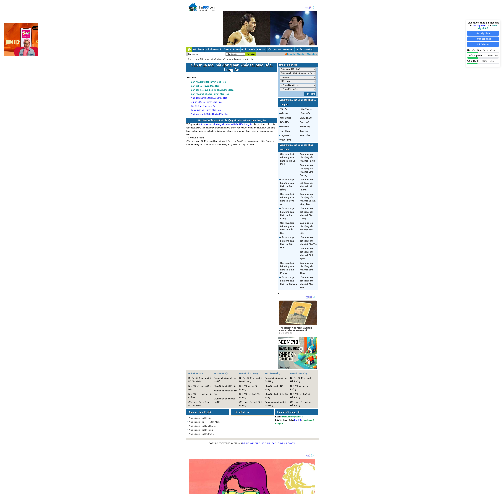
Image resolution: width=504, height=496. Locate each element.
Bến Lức (284, 113)
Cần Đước (305, 113)
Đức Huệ (304, 122)
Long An (238, 59)
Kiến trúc (261, 49)
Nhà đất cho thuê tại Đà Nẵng (276, 396)
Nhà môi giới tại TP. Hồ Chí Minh (204, 422)
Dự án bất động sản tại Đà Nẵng (276, 380)
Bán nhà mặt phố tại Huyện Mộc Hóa (210, 94)
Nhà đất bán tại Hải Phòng (299, 388)
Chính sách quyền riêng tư (280, 443)
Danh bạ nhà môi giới (199, 412)
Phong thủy (288, 49)
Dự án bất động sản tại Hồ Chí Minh (199, 380)
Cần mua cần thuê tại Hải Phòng (300, 404)
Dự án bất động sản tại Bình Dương (250, 380)
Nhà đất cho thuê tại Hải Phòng (300, 396)
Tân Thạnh (285, 131)
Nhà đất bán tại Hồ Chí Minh (199, 388)
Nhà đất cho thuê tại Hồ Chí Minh (199, 396)
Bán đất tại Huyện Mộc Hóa (205, 86)
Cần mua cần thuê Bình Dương (250, 404)
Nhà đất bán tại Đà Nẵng (274, 388)
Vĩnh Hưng (285, 140)
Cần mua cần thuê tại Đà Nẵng (275, 404)
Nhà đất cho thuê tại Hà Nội (225, 392)
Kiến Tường (306, 109)
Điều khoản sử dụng (253, 443)
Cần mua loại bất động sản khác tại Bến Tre (308, 240)
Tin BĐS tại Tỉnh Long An (203, 106)
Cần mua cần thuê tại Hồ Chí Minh (198, 404)
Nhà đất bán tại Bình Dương (249, 388)
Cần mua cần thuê (231, 49)
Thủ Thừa (305, 135)
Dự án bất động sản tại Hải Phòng (301, 380)
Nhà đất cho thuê (213, 49)
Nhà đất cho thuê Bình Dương (250, 396)
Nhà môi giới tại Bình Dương (202, 426)
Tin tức (252, 49)
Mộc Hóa (249, 59)
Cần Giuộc (285, 118)
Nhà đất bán (198, 49)
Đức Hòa (284, 122)
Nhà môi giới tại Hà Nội (200, 418)
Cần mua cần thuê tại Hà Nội (224, 400)
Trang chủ (192, 59)
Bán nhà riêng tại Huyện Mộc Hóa (208, 82)
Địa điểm (308, 49)
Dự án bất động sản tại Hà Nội (225, 380)
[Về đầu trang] (501, 493)
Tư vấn (298, 49)
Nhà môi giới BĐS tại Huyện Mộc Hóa (209, 114)
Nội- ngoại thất (274, 49)
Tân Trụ (304, 131)
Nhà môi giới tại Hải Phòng (201, 434)
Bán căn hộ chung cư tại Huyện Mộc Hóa (212, 90)
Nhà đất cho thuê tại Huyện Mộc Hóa (209, 98)
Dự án (244, 49)
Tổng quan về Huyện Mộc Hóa (206, 110)
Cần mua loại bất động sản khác (216, 59)
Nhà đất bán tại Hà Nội (225, 386)
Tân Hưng (305, 126)
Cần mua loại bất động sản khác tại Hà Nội (308, 157)
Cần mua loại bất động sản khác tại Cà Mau (288, 280)
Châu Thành (306, 118)
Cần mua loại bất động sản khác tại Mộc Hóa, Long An (225, 124)
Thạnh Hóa (285, 135)
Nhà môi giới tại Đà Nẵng (201, 430)
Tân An (283, 109)
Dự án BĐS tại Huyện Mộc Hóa (206, 102)
